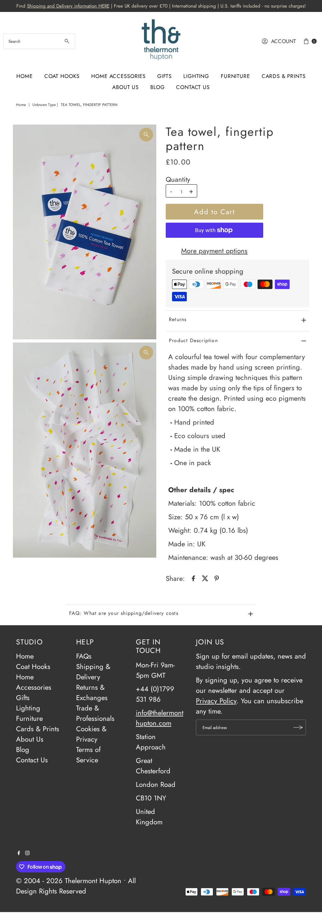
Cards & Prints (284, 76)
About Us (125, 87)
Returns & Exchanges (92, 692)
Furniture (235, 76)
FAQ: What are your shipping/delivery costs (123, 613)
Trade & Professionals (95, 713)
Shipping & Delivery (93, 671)
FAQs (84, 656)
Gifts (164, 76)
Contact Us (193, 87)
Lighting (196, 76)
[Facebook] (19, 852)
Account (283, 41)
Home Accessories (118, 76)
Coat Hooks (62, 76)
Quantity (178, 179)
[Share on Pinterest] (216, 577)
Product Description (193, 340)
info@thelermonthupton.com (159, 718)
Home (24, 76)
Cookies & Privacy (91, 734)
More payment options (214, 251)
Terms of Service (88, 754)
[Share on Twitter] (205, 577)
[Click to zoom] (146, 135)
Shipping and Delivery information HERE (68, 6)
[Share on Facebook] (193, 577)
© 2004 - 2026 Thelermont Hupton (68, 881)
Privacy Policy (216, 701)
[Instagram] (27, 852)
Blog (157, 87)
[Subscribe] (298, 727)
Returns (177, 319)
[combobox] (39, 41)
